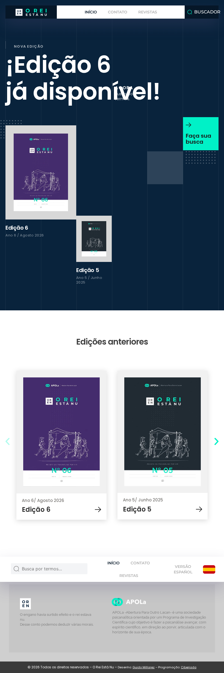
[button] (7, 441)
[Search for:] (49, 570)
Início (91, 12)
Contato (117, 12)
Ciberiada (188, 667)
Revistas (147, 12)
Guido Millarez (143, 667)
